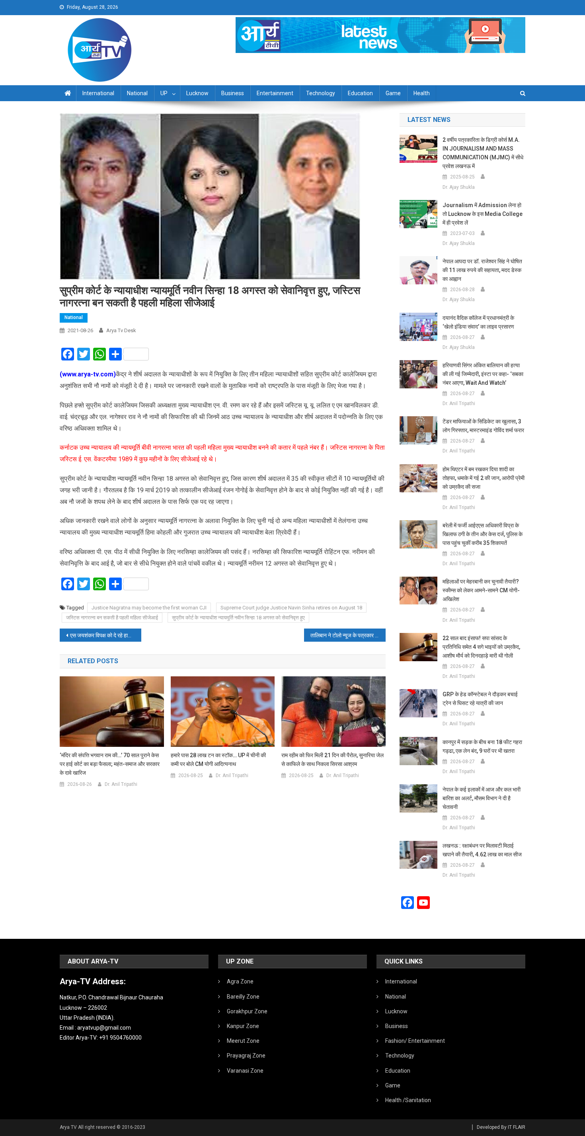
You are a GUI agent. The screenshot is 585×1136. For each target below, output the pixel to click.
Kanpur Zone (243, 1026)
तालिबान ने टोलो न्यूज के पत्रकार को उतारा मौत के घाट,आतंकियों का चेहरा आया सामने (348, 635)
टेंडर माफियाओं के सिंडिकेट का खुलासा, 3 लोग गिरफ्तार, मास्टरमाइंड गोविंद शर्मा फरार (483, 425)
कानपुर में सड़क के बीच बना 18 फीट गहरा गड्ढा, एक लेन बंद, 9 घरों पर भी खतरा (482, 746)
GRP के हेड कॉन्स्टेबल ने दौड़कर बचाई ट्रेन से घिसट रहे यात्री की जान (480, 698)
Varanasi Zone (245, 1070)
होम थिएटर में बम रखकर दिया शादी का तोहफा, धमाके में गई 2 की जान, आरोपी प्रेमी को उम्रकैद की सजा (484, 478)
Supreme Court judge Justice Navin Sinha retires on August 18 (291, 608)
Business (232, 93)
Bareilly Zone (243, 996)
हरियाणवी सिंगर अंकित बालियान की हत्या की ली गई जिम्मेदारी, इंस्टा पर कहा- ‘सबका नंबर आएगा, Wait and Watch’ (483, 374)
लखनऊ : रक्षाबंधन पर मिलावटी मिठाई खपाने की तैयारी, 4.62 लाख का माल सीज (482, 850)
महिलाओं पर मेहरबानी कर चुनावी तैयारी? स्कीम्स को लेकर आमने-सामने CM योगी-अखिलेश (481, 590)
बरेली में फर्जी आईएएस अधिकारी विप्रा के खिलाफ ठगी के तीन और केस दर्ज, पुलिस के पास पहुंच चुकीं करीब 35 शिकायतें (483, 534)
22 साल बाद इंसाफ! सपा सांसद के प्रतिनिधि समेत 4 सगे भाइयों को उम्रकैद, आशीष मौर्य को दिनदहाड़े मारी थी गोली (481, 647)
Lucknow (197, 93)
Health (421, 93)
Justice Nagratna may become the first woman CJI (149, 608)
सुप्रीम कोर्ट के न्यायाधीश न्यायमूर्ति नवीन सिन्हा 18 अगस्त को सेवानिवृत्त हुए (238, 618)
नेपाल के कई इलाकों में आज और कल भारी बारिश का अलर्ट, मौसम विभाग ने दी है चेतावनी (482, 798)
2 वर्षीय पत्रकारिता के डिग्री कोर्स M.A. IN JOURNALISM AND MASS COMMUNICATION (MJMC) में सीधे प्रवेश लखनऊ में (483, 153)
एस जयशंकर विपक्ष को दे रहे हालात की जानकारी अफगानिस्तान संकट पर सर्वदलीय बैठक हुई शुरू (105, 635)
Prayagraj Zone (246, 1055)
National (137, 93)
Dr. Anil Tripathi (121, 784)
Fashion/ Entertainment (415, 1041)
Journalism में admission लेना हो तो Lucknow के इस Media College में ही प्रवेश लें (483, 214)
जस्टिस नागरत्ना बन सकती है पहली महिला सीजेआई (112, 618)
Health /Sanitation (408, 1100)
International (98, 93)
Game (393, 93)
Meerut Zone (243, 1041)
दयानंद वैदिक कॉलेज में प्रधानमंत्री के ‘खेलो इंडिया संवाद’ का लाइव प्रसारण (478, 322)
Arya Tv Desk (121, 330)
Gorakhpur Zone (247, 1011)
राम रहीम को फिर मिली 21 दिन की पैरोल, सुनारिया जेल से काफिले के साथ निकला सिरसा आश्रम (332, 759)
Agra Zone (240, 981)
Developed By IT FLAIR (501, 1127)
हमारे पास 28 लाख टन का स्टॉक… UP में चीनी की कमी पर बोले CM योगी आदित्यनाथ (218, 759)
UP (164, 93)
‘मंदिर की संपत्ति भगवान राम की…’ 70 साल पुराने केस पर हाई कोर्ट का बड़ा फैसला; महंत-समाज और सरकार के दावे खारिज (110, 764)
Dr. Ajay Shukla (459, 187)
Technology (320, 93)
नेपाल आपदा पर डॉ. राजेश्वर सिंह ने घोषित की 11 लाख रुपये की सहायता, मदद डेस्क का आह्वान (482, 270)
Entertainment (275, 93)
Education (360, 93)
